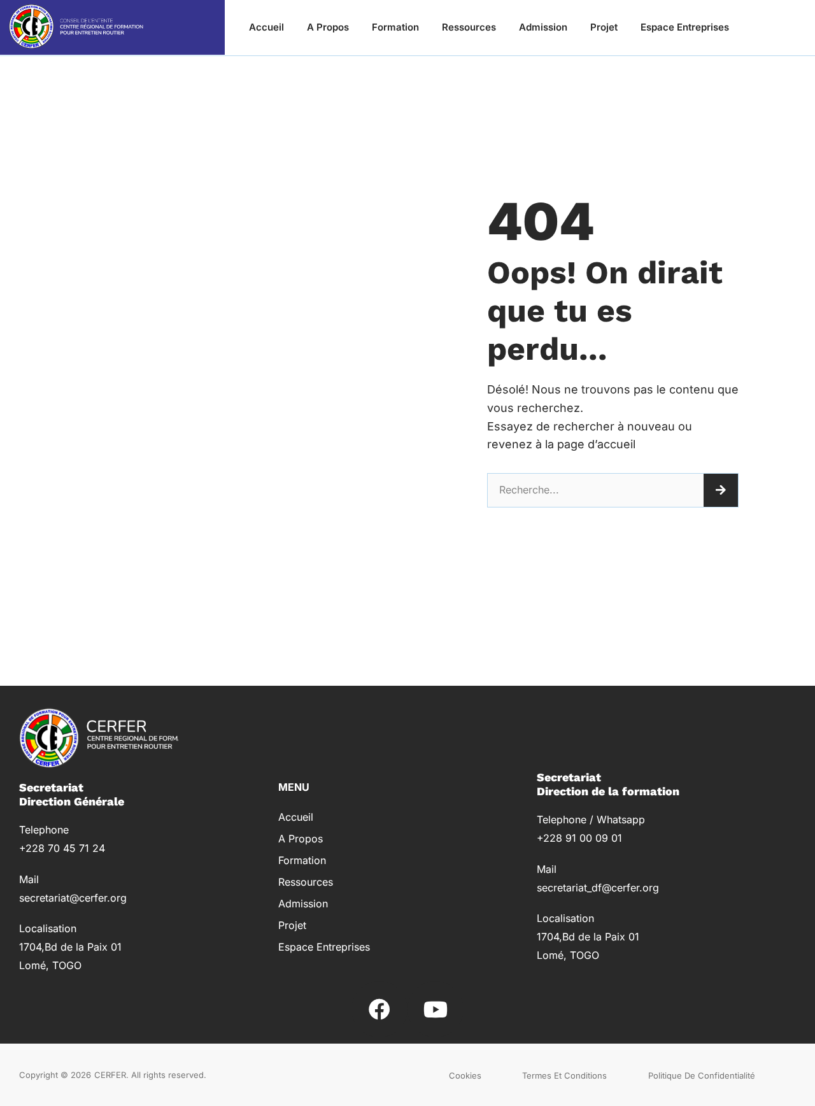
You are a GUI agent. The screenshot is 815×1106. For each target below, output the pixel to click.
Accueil (266, 27)
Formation (395, 27)
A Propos (328, 27)
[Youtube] (436, 1009)
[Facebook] (379, 1009)
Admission (543, 27)
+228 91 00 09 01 (579, 838)
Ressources (469, 27)
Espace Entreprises (685, 27)
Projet (604, 27)
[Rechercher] (721, 490)
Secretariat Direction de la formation (608, 784)
